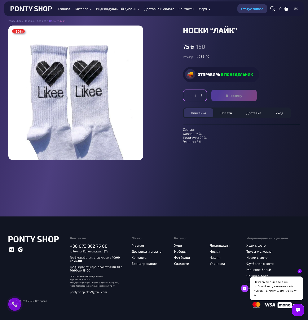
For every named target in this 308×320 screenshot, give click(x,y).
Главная (64, 9)
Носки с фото (257, 257)
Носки (214, 251)
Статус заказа (252, 9)
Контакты (186, 9)
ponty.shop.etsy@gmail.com (88, 292)
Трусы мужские (259, 251)
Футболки (182, 257)
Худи (178, 245)
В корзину (234, 95)
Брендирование (144, 263)
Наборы (180, 251)
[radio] (204, 57)
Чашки (215, 257)
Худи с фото (256, 245)
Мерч (202, 9)
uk (296, 8)
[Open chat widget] (298, 310)
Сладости (181, 263)
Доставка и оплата (159, 9)
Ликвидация (220, 245)
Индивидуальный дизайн (116, 9)
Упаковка (217, 263)
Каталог (81, 9)
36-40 (205, 56)
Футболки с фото (260, 263)
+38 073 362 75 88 (88, 245)
